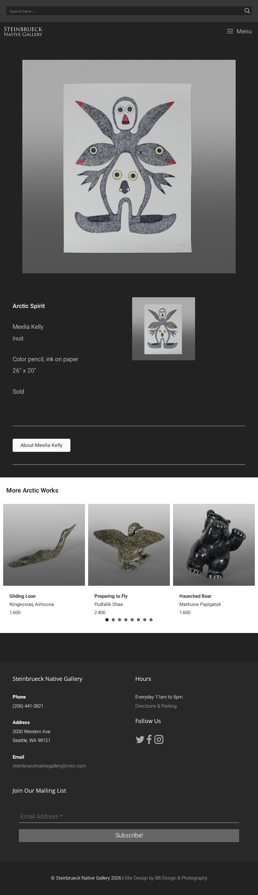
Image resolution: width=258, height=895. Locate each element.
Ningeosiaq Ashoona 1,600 (31, 604)
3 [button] (119, 619)
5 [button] (132, 619)
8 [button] (151, 619)
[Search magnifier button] (247, 10)
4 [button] (125, 619)
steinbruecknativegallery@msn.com (49, 765)
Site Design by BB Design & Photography (166, 878)
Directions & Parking (156, 706)
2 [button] (113, 619)
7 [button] (144, 619)
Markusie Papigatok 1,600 (200, 604)
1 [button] (107, 619)
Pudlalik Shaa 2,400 (111, 604)
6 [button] (138, 619)
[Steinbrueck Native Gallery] (23, 31)
